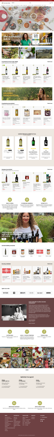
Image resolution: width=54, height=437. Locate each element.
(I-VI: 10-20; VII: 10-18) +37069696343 (46, 0)
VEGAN (42, 5)
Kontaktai (15, 418)
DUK (14, 426)
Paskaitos (33, 417)
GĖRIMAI (32, 5)
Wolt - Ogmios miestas (27, 422)
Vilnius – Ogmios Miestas (25, 418)
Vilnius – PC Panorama (26, 419)
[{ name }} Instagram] (40, 421)
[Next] (51, 31)
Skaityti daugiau (32, 323)
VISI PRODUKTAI (3, 5)
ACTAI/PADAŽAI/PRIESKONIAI (37, 5)
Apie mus (15, 417)
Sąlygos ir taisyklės (17, 425)
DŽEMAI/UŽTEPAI (25, 5)
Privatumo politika (17, 422)
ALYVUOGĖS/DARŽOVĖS (17, 5)
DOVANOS (12, 5)
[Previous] (49, 31)
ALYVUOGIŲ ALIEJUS (7, 5)
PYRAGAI (45, 5)
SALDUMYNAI (29, 5)
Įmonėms (33, 418)
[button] (1, 147)
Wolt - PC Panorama (26, 423)
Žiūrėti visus (49, 61)
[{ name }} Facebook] (42, 421)
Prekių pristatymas (17, 421)
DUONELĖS (21, 5)
